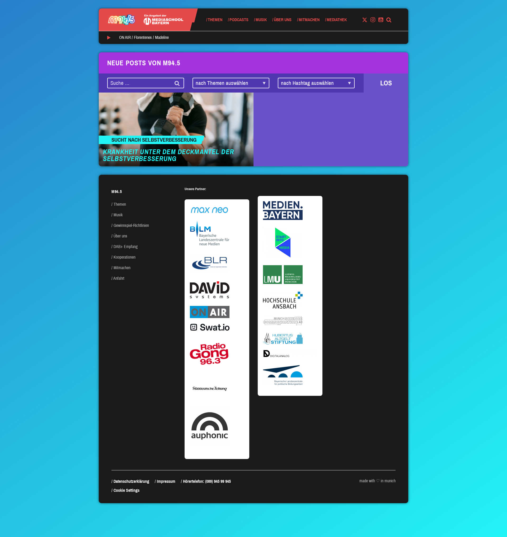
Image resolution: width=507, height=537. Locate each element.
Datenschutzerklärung (131, 481)
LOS (386, 83)
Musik (261, 19)
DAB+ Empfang (126, 246)
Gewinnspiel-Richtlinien (131, 225)
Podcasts (238, 19)
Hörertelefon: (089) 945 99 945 (207, 481)
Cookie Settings (126, 490)
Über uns (283, 19)
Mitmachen (309, 19)
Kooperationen (124, 257)
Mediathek (337, 19)
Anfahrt (118, 278)
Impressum (166, 481)
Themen (215, 19)
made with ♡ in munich (377, 481)
